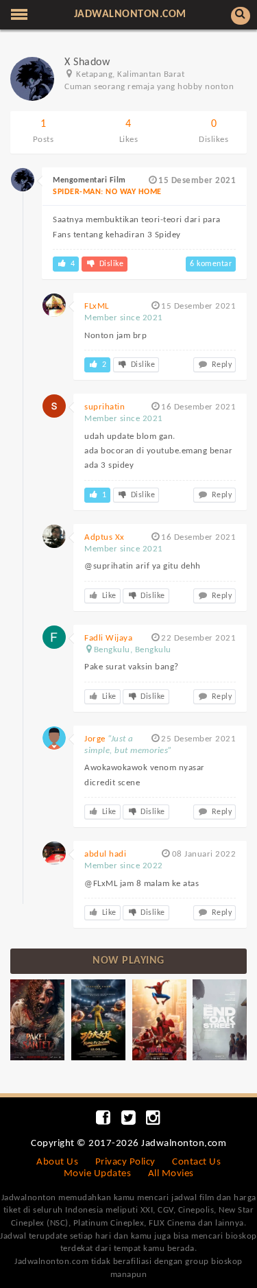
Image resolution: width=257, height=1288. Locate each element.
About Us (57, 1162)
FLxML (96, 306)
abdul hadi (105, 854)
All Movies (171, 1174)
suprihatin (104, 407)
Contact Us (196, 1162)
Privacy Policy (125, 1162)
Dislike (110, 264)
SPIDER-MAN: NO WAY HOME (107, 192)
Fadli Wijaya (108, 638)
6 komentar (211, 264)
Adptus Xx (104, 537)
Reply (220, 365)
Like (108, 596)
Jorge (95, 739)
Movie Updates (98, 1174)
